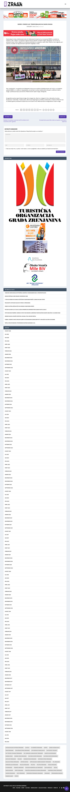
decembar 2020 (8, 558)
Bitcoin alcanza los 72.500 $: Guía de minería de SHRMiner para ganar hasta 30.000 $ (25, 309)
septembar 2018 (9, 648)
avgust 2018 (8, 651)
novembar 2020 (9, 561)
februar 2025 (8, 391)
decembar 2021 (8, 517)
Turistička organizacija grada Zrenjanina (35, 770)
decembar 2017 (8, 678)
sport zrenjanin (19, 770)
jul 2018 (7, 654)
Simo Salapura (9, 770)
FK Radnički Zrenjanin (36, 747)
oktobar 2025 (8, 364)
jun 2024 (7, 417)
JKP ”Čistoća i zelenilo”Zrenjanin (14, 753)
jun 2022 (7, 497)
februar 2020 (8, 591)
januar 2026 (8, 354)
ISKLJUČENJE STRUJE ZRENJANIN (22, 750)
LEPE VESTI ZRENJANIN (11, 759)
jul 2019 (7, 614)
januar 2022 (8, 514)
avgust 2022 (8, 491)
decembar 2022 (8, 477)
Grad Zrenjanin (9, 750)
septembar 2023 (9, 447)
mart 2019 (7, 628)
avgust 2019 (8, 611)
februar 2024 (8, 431)
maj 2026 (7, 341)
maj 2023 (7, 461)
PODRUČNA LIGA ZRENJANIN (12, 764)
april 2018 (7, 664)
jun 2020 (7, 578)
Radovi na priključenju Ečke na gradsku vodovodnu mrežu (19, 306)
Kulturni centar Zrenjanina (50, 756)
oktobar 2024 (8, 404)
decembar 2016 (8, 718)
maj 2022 (7, 501)
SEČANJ (55, 767)
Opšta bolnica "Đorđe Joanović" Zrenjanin (40, 761)
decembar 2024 (8, 397)
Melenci (20, 759)
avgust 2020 (8, 571)
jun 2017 (7, 698)
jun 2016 (7, 738)
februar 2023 (8, 471)
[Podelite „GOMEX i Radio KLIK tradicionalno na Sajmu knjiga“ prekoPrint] (37, 109)
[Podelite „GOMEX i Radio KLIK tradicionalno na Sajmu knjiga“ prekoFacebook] (21, 109)
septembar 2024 (9, 407)
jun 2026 (7, 337)
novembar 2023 (9, 441)
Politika (18, 787)
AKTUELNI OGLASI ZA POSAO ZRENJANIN (14, 747)
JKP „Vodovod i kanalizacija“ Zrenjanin (33, 753)
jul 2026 (7, 334)
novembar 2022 (9, 481)
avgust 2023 (8, 451)
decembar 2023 (8, 437)
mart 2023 (7, 467)
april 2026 (7, 344)
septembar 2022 (9, 487)
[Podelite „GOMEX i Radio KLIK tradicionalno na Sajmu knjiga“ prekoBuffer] (32, 109)
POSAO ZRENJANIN (52, 764)
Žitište (16, 776)
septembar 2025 (9, 367)
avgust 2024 (8, 411)
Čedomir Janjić (9, 776)
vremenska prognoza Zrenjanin (35, 773)
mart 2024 (7, 427)
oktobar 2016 (8, 725)
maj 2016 (7, 741)
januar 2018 (8, 674)
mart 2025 (7, 387)
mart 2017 (7, 708)
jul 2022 (7, 494)
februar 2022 (8, 511)
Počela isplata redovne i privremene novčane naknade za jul (20, 322)
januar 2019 (8, 634)
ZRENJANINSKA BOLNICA (57, 773)
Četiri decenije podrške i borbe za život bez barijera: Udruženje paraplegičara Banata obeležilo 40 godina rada (32, 312)
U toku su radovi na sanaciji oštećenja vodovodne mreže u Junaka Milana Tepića (25, 299)
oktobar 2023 (8, 444)
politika (33, 764)
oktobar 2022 (8, 484)
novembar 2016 (8, 721)
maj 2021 (7, 541)
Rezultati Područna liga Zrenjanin (34, 767)
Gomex (45, 747)
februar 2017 (8, 711)
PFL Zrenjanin (56, 761)
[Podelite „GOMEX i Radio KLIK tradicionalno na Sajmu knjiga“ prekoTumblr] (26, 109)
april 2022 (7, 504)
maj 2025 (7, 381)
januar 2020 (8, 594)
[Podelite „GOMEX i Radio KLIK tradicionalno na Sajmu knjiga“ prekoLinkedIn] (29, 109)
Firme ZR (55, 787)
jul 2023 (7, 454)
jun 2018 (7, 658)
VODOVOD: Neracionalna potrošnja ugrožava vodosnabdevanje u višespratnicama (25, 292)
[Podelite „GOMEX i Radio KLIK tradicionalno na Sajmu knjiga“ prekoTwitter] (23, 109)
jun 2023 (7, 457)
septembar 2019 (9, 608)
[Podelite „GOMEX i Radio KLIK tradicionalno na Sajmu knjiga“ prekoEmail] (34, 109)
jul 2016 (7, 735)
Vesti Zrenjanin (21, 773)
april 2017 (7, 705)
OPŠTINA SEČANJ (24, 761)
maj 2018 (7, 661)
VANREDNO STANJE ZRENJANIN (55, 770)
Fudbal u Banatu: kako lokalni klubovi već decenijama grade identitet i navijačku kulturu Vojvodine (30, 319)
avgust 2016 (8, 731)
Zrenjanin (47, 773)
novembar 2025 (9, 361)
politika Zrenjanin (41, 764)
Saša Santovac (48, 767)
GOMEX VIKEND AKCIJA (54, 747)
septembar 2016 (9, 728)
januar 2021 (8, 554)
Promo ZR (50, 787)
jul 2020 (7, 574)
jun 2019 (7, 618)
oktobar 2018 (8, 644)
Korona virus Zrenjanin (20, 756)
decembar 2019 (8, 598)
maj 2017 (7, 701)
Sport (22, 787)
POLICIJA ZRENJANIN (24, 764)
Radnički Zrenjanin (18, 767)
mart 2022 (7, 507)
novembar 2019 (8, 601)
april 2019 (7, 624)
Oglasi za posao (43, 787)
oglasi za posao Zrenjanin (12, 761)
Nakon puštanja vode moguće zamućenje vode (16, 296)
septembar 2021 (9, 528)
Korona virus (9, 756)
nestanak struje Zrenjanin (45, 759)
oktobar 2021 (8, 524)
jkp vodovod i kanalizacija (38, 750)
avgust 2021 (8, 531)
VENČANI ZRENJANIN (10, 773)
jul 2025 (7, 374)
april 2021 (7, 544)
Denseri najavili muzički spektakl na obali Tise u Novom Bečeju (20, 316)
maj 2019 (7, 621)
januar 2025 (8, 394)
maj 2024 (7, 421)
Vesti (34, 26)
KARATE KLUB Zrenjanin (50, 753)
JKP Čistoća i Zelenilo (52, 750)
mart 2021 (7, 548)
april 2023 (7, 464)
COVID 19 (27, 747)
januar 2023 (8, 474)
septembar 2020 (9, 568)
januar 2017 (8, 715)
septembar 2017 (9, 688)
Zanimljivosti (34, 787)
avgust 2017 (8, 691)
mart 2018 (7, 668)
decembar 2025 (8, 357)
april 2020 (7, 584)
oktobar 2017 (8, 684)
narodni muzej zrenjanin (30, 759)
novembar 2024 (9, 401)
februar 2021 (8, 551)
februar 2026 (8, 351)
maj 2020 (7, 581)
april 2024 (7, 424)
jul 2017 (7, 694)
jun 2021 (7, 537)
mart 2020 (7, 588)
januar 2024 (8, 434)
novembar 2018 (9, 641)
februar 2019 (8, 631)
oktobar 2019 (8, 604)
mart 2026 (7, 347)
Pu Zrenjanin (9, 767)
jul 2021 (7, 534)
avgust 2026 (8, 330)
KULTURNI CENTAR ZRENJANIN (35, 756)
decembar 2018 (8, 638)
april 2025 (7, 384)
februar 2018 (8, 671)
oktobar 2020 (8, 564)
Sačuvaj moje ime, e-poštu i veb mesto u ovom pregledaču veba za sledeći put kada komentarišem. (32, 148)
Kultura (27, 787)
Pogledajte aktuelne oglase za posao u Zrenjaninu (17, 302)
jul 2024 (7, 414)
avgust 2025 (8, 371)
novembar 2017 (8, 681)
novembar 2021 (8, 521)
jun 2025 (7, 377)
